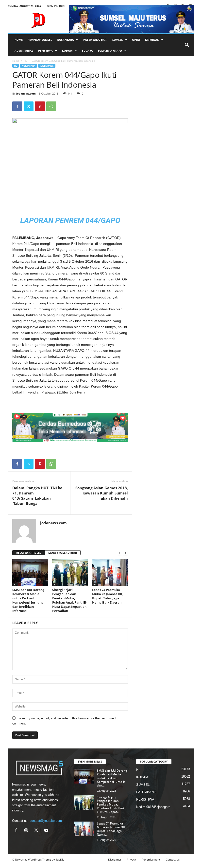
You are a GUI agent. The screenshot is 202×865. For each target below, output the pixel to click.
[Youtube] (46, 831)
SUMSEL (117, 39)
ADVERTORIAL (24, 50)
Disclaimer (114, 859)
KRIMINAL (152, 39)
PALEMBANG (47, 65)
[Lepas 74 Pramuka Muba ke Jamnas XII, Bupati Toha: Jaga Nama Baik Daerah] (110, 572)
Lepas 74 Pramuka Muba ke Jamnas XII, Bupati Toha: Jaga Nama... (111, 829)
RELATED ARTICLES (28, 552)
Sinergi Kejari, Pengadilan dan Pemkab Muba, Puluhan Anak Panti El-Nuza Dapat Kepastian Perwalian (69, 600)
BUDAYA (87, 50)
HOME (19, 39)
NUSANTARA (65, 39)
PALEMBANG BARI (95, 39)
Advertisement (151, 859)
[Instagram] (27, 831)
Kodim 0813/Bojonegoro (153, 807)
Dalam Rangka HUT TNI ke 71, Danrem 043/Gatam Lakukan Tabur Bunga (37, 495)
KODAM (67, 50)
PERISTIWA (45, 50)
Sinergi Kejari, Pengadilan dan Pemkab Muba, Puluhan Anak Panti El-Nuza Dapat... (111, 804)
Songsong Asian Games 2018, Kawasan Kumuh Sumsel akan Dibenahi (101, 493)
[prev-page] (119, 552)
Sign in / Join (56, 6)
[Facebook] (17, 106)
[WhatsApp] (51, 106)
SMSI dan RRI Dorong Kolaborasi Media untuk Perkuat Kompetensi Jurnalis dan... (112, 777)
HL (25, 60)
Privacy (131, 859)
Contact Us (173, 859)
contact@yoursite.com (46, 821)
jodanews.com (26, 93)
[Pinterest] (40, 106)
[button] (186, 45)
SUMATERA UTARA (110, 50)
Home (15, 60)
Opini (136, 39)
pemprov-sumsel (40, 39)
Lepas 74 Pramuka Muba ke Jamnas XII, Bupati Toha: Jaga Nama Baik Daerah (107, 596)
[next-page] (125, 552)
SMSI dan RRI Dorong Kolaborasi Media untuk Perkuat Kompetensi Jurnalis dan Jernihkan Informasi (28, 600)
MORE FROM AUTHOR (62, 552)
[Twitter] (29, 106)
